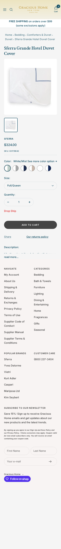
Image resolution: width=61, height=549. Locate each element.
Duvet (8, 39)
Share (7, 236)
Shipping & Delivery (10, 289)
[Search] (11, 9)
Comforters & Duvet (39, 34)
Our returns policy (37, 236)
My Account (11, 274)
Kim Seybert (11, 397)
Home (8, 34)
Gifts (36, 323)
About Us (9, 281)
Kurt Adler (10, 378)
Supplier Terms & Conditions (14, 341)
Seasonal (39, 329)
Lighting (39, 293)
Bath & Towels (42, 281)
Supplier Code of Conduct (14, 324)
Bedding (20, 34)
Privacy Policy (13, 308)
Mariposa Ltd (12, 391)
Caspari (8, 384)
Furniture (39, 287)
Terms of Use (12, 315)
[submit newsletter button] (51, 461)
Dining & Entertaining (41, 302)
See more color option (40, 161)
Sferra (8, 138)
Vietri (7, 372)
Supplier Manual (14, 332)
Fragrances (41, 317)
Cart (56, 11)
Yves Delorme (12, 365)
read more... (11, 257)
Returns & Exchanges (10, 300)
